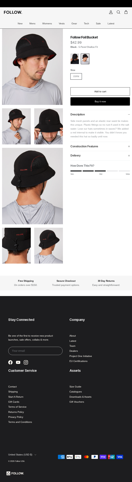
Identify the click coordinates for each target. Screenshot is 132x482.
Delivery (75, 155)
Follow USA (19, 461)
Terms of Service (17, 406)
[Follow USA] (13, 12)
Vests (62, 23)
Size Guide (75, 386)
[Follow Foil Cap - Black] (74, 58)
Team (72, 346)
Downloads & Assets (80, 396)
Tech (86, 23)
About (72, 335)
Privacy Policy (15, 417)
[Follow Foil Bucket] (85, 58)
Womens (47, 23)
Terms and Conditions (20, 422)
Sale (98, 23)
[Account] (110, 12)
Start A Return (15, 396)
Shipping (13, 391)
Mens (32, 23)
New (20, 23)
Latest (111, 23)
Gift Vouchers (76, 401)
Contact (12, 386)
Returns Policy (16, 412)
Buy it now (100, 101)
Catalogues (75, 391)
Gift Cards (13, 401)
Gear (74, 23)
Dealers (73, 351)
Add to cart (100, 91)
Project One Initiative (80, 356)
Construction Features (84, 146)
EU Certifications (78, 361)
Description (77, 114)
